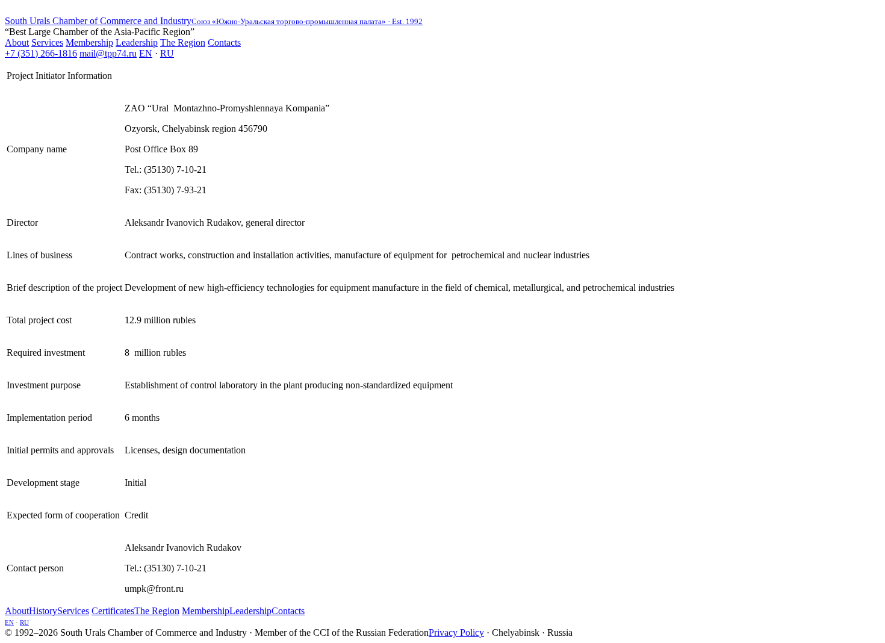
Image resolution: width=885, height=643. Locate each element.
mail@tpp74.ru (108, 53)
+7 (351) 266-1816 (41, 53)
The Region (182, 42)
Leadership (137, 42)
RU (167, 53)
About (17, 42)
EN (145, 53)
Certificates (113, 611)
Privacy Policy (456, 632)
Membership (89, 42)
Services (47, 42)
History (43, 611)
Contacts (224, 42)
